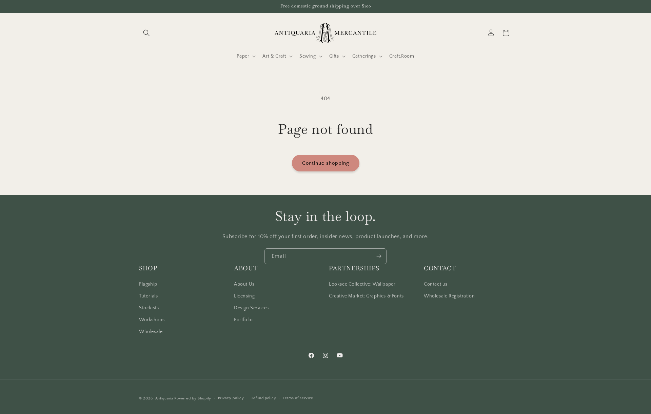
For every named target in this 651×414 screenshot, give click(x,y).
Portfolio (243, 320)
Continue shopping (325, 163)
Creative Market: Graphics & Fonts (366, 296)
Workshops (151, 320)
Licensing (244, 296)
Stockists (149, 308)
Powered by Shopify (192, 398)
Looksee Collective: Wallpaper (362, 284)
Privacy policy (231, 398)
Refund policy (263, 398)
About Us (244, 284)
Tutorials (148, 296)
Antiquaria (164, 398)
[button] (146, 32)
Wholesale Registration (449, 296)
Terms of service (298, 398)
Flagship (148, 284)
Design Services (251, 308)
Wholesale (150, 331)
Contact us (436, 284)
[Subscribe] (378, 256)
